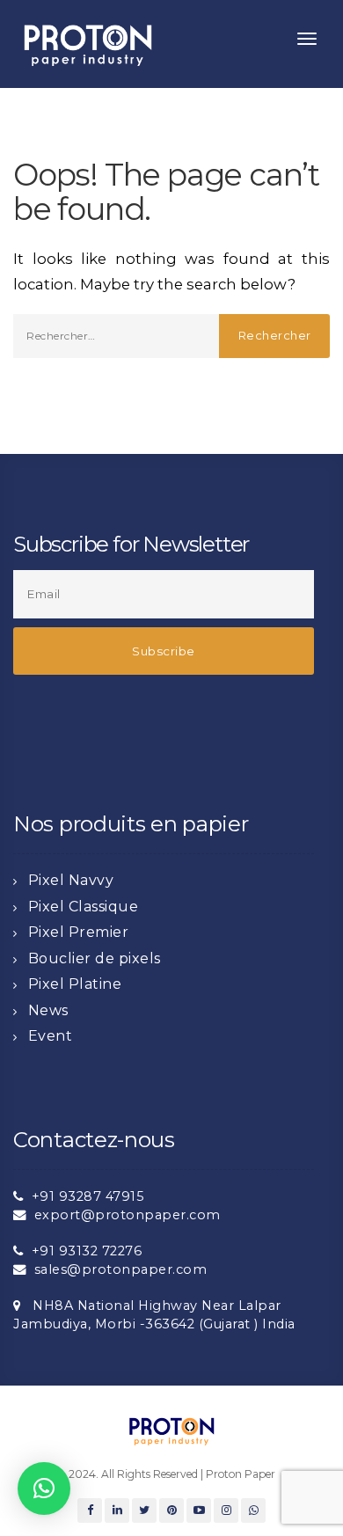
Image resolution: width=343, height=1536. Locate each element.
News (48, 1010)
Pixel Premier (78, 932)
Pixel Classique (83, 906)
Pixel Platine (75, 984)
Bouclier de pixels (94, 958)
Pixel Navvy (71, 880)
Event (50, 1036)
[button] (44, 1488)
